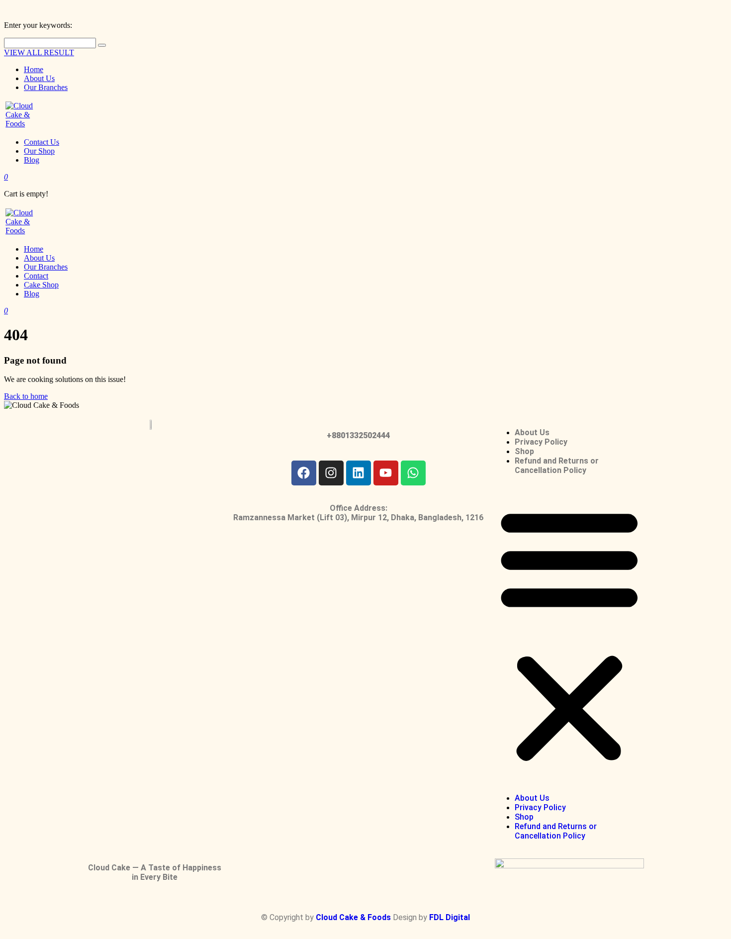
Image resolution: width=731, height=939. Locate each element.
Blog (31, 160)
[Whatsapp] (413, 473)
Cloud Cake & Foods (354, 917)
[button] (569, 634)
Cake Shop (41, 285)
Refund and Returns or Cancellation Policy (557, 465)
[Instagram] (331, 473)
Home (33, 69)
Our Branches (46, 87)
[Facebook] (303, 473)
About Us (39, 78)
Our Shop (39, 151)
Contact (36, 276)
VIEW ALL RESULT (39, 52)
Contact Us (41, 142)
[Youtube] (385, 473)
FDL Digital (449, 917)
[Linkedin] (358, 473)
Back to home (26, 396)
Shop (524, 451)
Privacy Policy (541, 442)
